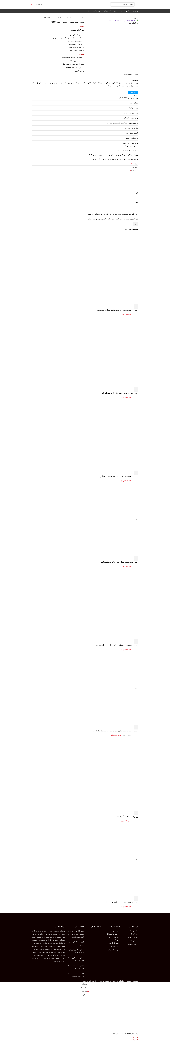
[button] (136, 389)
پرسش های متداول (113, 934)
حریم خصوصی (132, 944)
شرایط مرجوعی (113, 946)
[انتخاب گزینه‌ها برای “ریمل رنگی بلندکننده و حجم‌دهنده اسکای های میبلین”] (136, 306)
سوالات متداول (132, 937)
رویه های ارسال (114, 943)
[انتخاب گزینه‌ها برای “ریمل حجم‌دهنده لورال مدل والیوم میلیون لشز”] (136, 558)
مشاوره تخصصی (131, 941)
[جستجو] (112, 4)
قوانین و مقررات (113, 931)
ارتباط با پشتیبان (113, 950)
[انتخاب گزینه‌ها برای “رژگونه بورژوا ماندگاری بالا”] (136, 813)
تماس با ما (133, 931)
